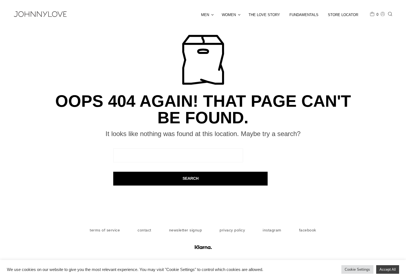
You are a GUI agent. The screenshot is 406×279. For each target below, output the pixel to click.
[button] (374, 14)
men (205, 15)
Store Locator (343, 15)
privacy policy (232, 230)
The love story (264, 15)
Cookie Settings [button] (357, 269)
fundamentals (303, 15)
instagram (272, 230)
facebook (307, 230)
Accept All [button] (387, 269)
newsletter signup (185, 230)
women (229, 15)
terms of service (105, 230)
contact (144, 230)
